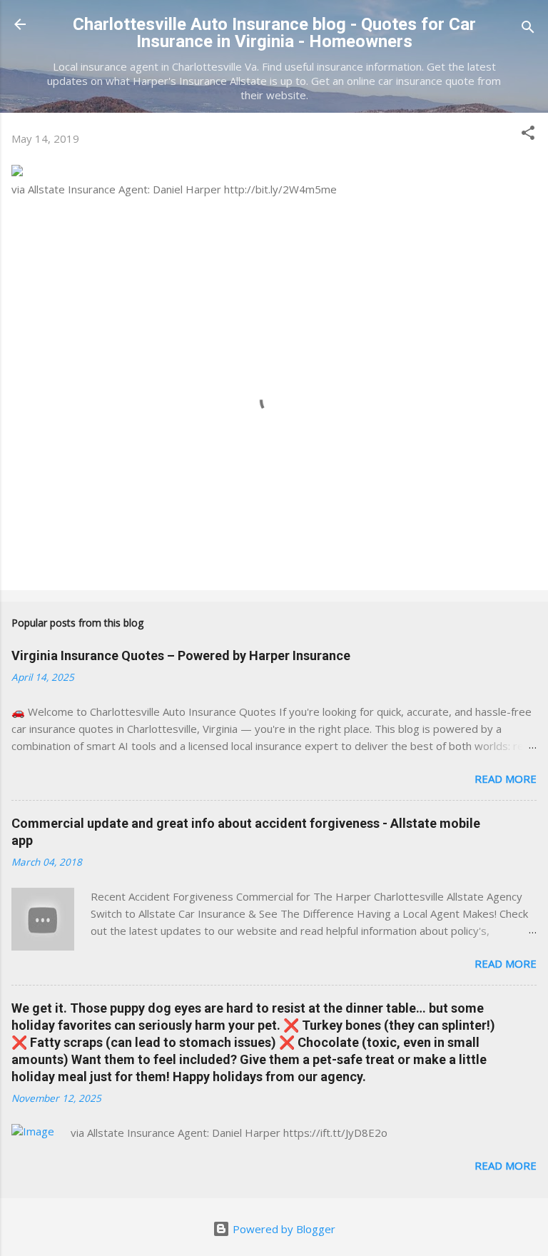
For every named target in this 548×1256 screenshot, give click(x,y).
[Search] (528, 29)
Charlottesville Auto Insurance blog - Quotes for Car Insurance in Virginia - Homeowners (274, 32)
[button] (528, 135)
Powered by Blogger (282, 1229)
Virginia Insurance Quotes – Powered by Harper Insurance (180, 655)
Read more (506, 778)
